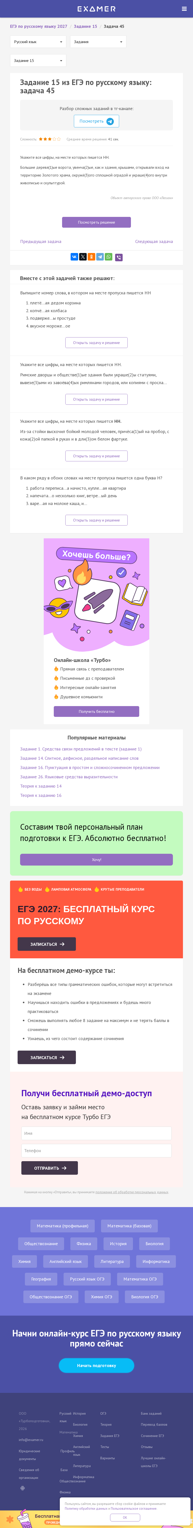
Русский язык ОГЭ (87, 1279)
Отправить (47, 1168)
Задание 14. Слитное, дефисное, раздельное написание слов (79, 758)
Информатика (156, 1261)
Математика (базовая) (129, 1226)
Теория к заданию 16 (41, 795)
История (118, 1243)
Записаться (44, 944)
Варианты (107, 1458)
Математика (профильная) (62, 1226)
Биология (155, 1243)
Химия (24, 1261)
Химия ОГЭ (101, 1297)
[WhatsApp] (108, 257)
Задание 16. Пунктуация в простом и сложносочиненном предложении (90, 767)
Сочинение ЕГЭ (152, 1435)
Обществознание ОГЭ (51, 1297)
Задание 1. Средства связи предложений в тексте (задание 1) (81, 749)
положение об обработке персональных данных (131, 1192)
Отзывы (147, 1447)
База (64, 1470)
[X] (83, 257)
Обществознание (41, 1243)
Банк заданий (151, 1413)
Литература (112, 1261)
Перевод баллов (154, 1424)
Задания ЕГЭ (109, 1435)
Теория (106, 1424)
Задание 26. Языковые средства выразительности (69, 777)
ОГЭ (103, 1413)
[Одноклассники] (91, 257)
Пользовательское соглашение (134, 1508)
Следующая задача (154, 241)
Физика (84, 1243)
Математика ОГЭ (140, 1279)
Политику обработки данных (86, 1508)
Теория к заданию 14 (41, 786)
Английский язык (66, 1261)
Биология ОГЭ (144, 1297)
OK (125, 1517)
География (41, 1279)
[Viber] (119, 257)
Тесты (104, 1447)
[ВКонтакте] (74, 257)
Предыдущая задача (40, 241)
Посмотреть (92, 121)
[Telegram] (100, 257)
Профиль (68, 1451)
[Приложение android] (22, 1488)
